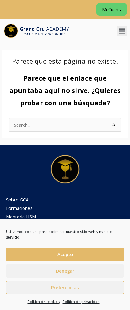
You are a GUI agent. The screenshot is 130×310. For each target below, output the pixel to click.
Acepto (65, 254)
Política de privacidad (81, 301)
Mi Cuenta (111, 9)
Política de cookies (44, 301)
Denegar (65, 271)
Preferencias (65, 287)
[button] (122, 31)
